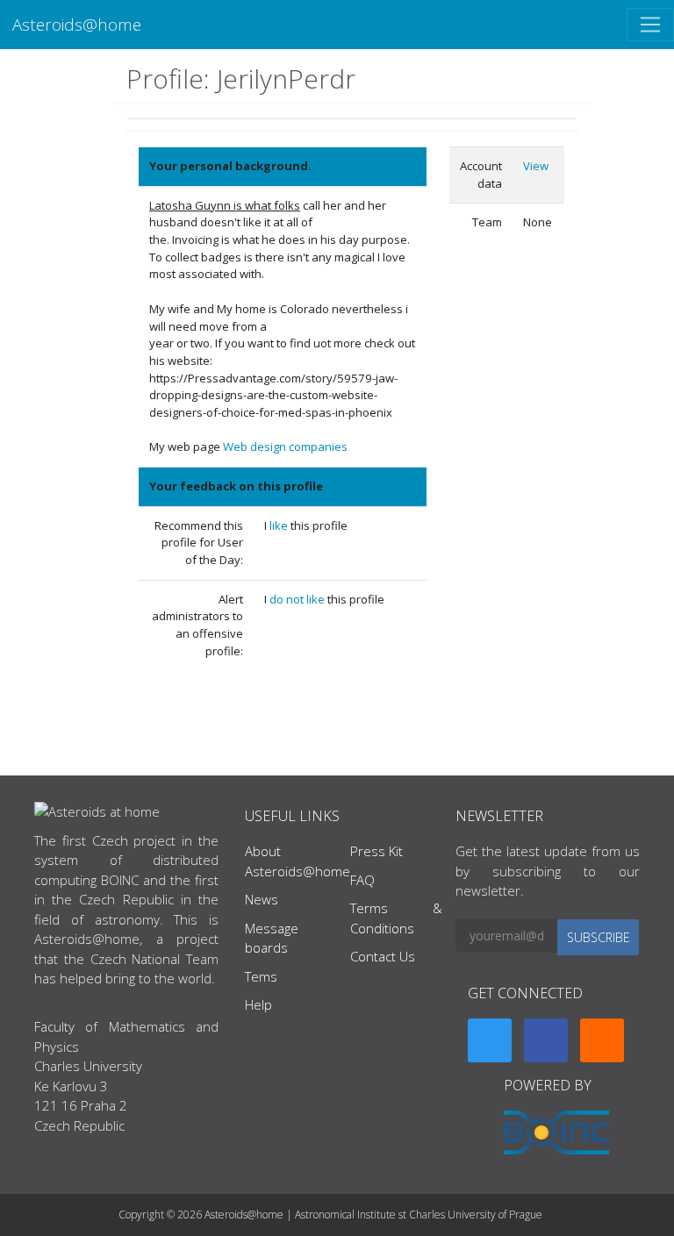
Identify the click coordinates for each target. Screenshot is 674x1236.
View (536, 166)
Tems (261, 976)
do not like (298, 599)
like (279, 525)
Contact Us (382, 956)
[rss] (602, 1040)
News (261, 899)
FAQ (362, 880)
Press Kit (376, 851)
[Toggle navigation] (650, 24)
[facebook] (546, 1040)
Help (258, 1004)
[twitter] (490, 1040)
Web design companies (285, 446)
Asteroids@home (76, 24)
